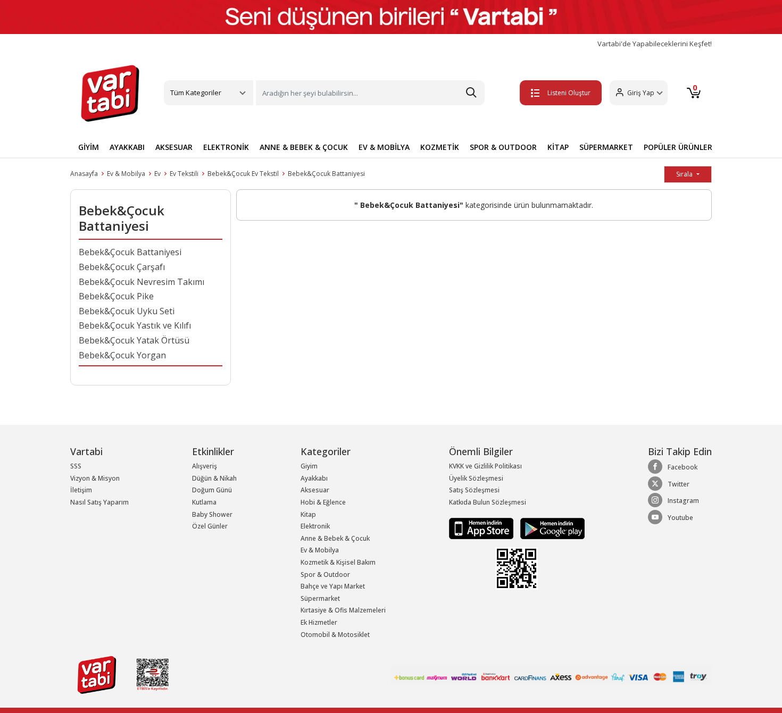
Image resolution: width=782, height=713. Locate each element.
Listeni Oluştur (568, 92)
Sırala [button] (685, 174)
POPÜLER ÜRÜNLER (678, 147)
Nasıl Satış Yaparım (99, 502)
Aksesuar (315, 489)
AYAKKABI (127, 147)
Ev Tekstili (184, 173)
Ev (157, 173)
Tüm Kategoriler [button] (195, 92)
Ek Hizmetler (319, 622)
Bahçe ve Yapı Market (333, 586)
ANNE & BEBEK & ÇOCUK (304, 147)
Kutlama (204, 502)
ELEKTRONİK (226, 147)
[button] (639, 92)
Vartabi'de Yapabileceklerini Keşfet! (654, 43)
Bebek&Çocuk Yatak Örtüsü (134, 340)
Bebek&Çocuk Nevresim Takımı (141, 282)
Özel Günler (210, 526)
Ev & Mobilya (126, 173)
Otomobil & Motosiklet (335, 634)
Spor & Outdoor (325, 574)
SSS (75, 466)
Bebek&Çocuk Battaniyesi (326, 173)
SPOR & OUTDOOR (503, 147)
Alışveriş (204, 466)
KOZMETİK (439, 147)
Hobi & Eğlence (323, 502)
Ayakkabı (314, 478)
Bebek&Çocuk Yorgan (122, 355)
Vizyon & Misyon (95, 478)
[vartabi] (110, 93)
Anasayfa (84, 173)
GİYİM (88, 147)
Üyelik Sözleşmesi (476, 478)
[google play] (550, 527)
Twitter (678, 484)
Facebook (682, 467)
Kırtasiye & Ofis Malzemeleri (343, 610)
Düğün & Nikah (214, 478)
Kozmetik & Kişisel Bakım (338, 562)
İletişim (81, 489)
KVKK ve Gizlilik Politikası (485, 466)
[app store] (482, 527)
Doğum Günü (212, 489)
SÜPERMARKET (606, 147)
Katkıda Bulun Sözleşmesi (487, 502)
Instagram (683, 500)
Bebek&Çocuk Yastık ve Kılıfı (135, 325)
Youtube (680, 517)
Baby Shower (212, 514)
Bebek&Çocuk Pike (116, 296)
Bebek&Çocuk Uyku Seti (126, 311)
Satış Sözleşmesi (474, 489)
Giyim (309, 466)
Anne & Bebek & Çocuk (335, 538)
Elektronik (315, 526)
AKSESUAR (174, 147)
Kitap (308, 514)
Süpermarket (320, 598)
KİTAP (558, 147)
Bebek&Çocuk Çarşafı (122, 267)
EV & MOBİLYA (384, 147)
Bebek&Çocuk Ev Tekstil (243, 173)
